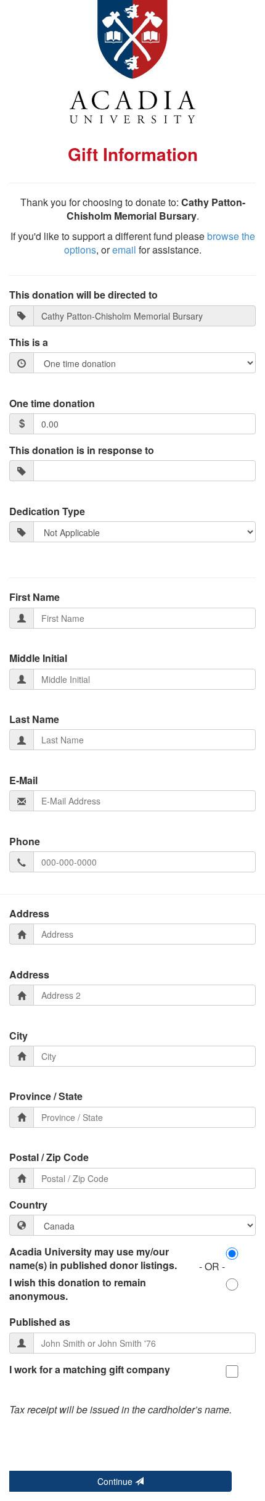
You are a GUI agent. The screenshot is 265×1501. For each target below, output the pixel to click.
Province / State (46, 1096)
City (18, 1036)
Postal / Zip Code (49, 1157)
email (124, 249)
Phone (24, 841)
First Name (34, 597)
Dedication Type (47, 511)
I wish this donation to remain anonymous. (77, 1289)
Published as (39, 1322)
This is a (28, 342)
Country (28, 1205)
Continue (116, 1481)
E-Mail (23, 780)
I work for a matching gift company (89, 1369)
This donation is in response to (81, 450)
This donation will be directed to (83, 295)
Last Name (34, 719)
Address (29, 913)
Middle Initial (38, 658)
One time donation (52, 403)
